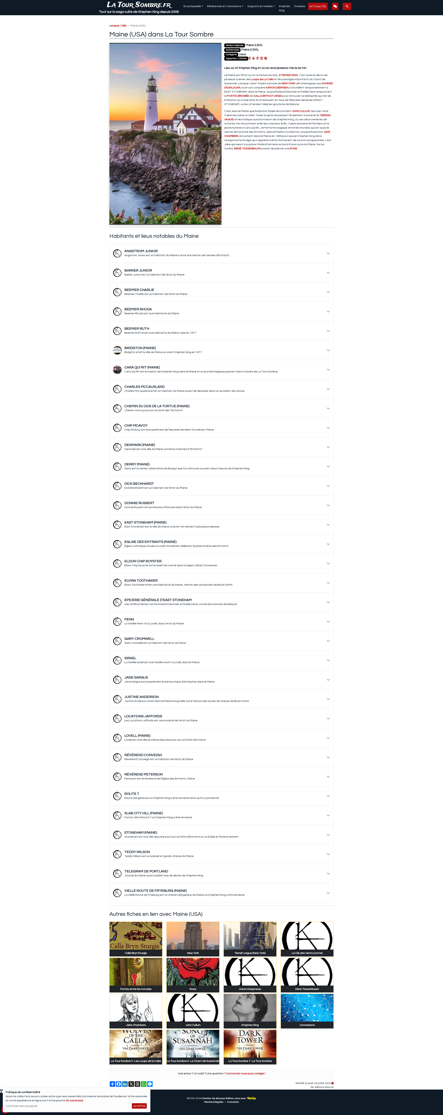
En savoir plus (74, 1100)
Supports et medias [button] (260, 6)
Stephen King (284, 8)
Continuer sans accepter (22, 1106)
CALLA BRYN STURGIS (268, 95)
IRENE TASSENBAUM (247, 148)
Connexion (233, 1102)
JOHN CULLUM (301, 111)
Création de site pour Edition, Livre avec (224, 1098)
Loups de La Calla (262, 79)
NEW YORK (288, 83)
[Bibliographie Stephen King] (261, 58)
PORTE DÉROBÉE (238, 95)
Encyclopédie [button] (192, 6)
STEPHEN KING (288, 75)
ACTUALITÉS (318, 6)
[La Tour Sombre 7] (257, 58)
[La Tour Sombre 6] (253, 58)
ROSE (293, 148)
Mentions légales (213, 1102)
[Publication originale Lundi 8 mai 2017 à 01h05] (332, 1083)
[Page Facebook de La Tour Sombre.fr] (1, 1091)
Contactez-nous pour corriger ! (245, 1073)
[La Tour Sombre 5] (249, 58)
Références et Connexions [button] (224, 6)
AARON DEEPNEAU (278, 87)
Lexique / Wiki (117, 25)
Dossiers (299, 6)
